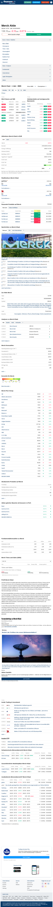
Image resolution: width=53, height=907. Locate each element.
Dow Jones (32, 896)
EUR (4, 139)
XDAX (22, 304)
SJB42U (23, 118)
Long (45, 106)
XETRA (3, 804)
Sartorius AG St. (5, 509)
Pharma (30, 314)
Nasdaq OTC (5, 801)
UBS (28, 109)
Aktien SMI (5, 896)
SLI (13, 896)
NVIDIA (29, 111)
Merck (3, 446)
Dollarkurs (28, 898)
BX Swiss (4, 758)
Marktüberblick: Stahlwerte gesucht (23, 705)
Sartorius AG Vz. (6, 511)
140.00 (32, 213)
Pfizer (3, 454)
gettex (3, 782)
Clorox (3, 418)
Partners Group (31, 117)
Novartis (4, 451)
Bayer (3, 407)
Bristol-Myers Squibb (7, 416)
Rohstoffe (16, 899)
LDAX (18, 304)
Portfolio (21, 899)
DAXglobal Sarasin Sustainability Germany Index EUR (36, 307)
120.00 (32, 221)
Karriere (4, 884)
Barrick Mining (30, 120)
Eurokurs (35, 898)
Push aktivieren (5, 188)
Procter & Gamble (6, 457)
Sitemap (4, 888)
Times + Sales (6, 49)
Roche (3, 462)
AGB (28, 888)
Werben (17, 884)
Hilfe (17, 882)
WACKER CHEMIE (6, 476)
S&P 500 (5, 898)
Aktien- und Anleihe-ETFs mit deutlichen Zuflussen (26, 728)
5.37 (39, 219)
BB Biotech (4, 405)
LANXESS (4, 443)
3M (2, 394)
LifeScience (24, 314)
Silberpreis (40, 898)
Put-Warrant (5, 219)
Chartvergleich (6, 51)
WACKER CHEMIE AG (7, 517)
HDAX (44, 305)
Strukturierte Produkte (8, 899)
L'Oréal (3, 440)
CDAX (15, 304)
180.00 (32, 216)
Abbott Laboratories (7, 396)
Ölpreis (36, 899)
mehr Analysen (5, 341)
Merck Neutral (13, 326)
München (4, 818)
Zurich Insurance (31, 128)
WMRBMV (17, 219)
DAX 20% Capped (25, 305)
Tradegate (4, 771)
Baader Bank (5, 790)
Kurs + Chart (6, 43)
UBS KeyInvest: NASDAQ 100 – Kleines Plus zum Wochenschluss (30, 715)
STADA (3, 465)
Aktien (18, 898)
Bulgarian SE (5, 796)
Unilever (4, 473)
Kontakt (4, 882)
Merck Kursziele (5, 386)
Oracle (29, 125)
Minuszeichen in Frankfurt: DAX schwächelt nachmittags (21, 285)
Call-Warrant (5, 213)
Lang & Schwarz (5, 769)
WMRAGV (17, 213)
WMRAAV (17, 221)
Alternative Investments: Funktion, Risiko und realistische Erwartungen (25, 747)
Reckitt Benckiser (6, 460)
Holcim (29, 123)
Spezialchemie (47, 314)
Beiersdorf (4, 410)
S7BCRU (23, 107)
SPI (10, 896)
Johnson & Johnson (6, 438)
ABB (28, 114)
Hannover (4, 815)
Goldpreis (13, 898)
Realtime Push (6, 57)
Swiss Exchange (5, 755)
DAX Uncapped (27, 304)
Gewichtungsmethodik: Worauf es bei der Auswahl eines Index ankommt (25, 744)
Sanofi (3, 468)
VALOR (3, 28)
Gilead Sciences (5, 429)
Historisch (5, 62)
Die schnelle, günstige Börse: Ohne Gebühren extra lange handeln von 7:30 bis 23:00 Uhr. (27, 785)
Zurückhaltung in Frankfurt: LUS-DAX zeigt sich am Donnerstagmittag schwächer (27, 267)
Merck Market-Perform (15, 334)
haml (3, 821)
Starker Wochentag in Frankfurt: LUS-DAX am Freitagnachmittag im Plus (25, 261)
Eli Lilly (3, 424)
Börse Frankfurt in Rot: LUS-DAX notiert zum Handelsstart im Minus (24, 278)
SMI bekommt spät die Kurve (21, 708)
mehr (7, 139)
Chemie (42, 314)
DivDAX (49, 307)
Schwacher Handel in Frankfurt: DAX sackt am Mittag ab (21, 271)
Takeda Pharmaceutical (7, 471)
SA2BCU (23, 120)
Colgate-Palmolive (6, 421)
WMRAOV (17, 216)
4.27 (39, 221)
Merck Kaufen (13, 337)
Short (49, 106)
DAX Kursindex (35, 304)
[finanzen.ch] (9, 1)
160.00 (32, 219)
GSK (3, 427)
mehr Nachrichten (5, 288)
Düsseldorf (4, 807)
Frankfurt (4, 793)
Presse (4, 886)
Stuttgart (4, 799)
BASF (3, 402)
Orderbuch (5, 59)
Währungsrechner (29, 899)
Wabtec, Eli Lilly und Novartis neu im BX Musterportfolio (28, 731)
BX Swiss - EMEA (44, 304)
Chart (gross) (6, 46)
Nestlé (28, 106)
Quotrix (3, 810)
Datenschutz (30, 884)
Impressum (29, 882)
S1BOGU (23, 109)
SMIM (16, 896)
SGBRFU (23, 115)
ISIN (11, 28)
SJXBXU (23, 104)
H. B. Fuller (4, 435)
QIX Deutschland (16, 305)
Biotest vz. (4, 413)
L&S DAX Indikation (34, 305)
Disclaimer (29, 886)
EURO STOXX (10, 304)
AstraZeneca (5, 399)
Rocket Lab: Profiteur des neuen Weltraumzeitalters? (27, 721)
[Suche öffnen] (51, 2)
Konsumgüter (17, 314)
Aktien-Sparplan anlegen (14, 34)
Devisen (23, 898)
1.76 (39, 216)
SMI (9, 898)
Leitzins (41, 899)
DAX (41, 305)
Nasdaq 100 (39, 896)
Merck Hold (12, 329)
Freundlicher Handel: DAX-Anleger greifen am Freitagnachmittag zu (24, 264)
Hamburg (4, 788)
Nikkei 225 (45, 896)
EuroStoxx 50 (25, 896)
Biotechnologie (35, 314)
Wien (3, 812)
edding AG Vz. (5, 514)
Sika (28, 131)
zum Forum (3, 622)
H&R (3, 432)
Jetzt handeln (26, 679)
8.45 (39, 213)
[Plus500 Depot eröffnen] (10, 3)
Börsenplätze (6, 54)
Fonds (45, 898)
